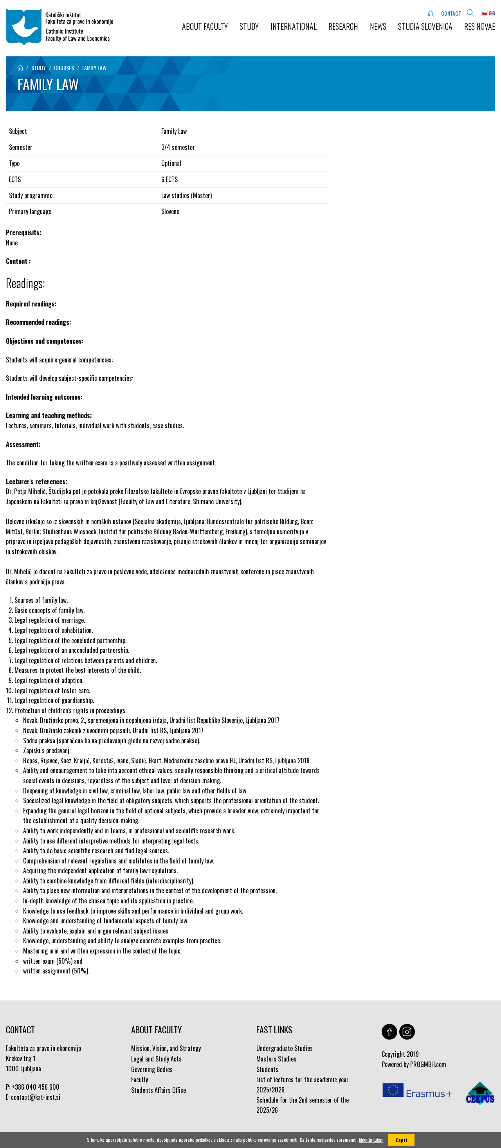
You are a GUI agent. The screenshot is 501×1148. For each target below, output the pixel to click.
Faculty (139, 1079)
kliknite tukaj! (371, 1139)
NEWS (378, 26)
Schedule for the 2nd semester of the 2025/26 (302, 1105)
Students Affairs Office (158, 1090)
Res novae (479, 26)
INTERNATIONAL (293, 26)
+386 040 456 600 (35, 1087)
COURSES (64, 67)
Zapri (401, 1140)
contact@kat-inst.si (35, 1097)
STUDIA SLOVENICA (425, 26)
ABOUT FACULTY (205, 26)
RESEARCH (343, 26)
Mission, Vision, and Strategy (166, 1048)
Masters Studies (276, 1058)
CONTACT (451, 13)
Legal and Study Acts (156, 1058)
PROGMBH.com (428, 1064)
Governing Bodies (152, 1069)
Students (267, 1069)
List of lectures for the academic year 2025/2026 (302, 1084)
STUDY (249, 26)
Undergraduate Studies (284, 1048)
